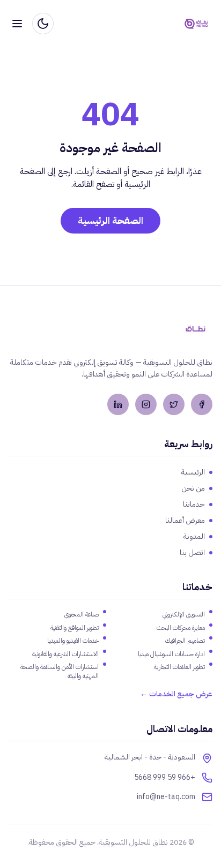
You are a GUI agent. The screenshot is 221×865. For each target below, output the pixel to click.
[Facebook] (201, 404)
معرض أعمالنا (185, 520)
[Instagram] (146, 404)
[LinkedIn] (118, 404)
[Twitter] (174, 404)
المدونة (194, 536)
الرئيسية (193, 472)
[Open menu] (17, 23)
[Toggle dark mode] (43, 23)
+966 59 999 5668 (164, 777)
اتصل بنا (192, 552)
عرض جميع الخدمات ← (176, 694)
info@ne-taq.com (166, 797)
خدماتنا (194, 504)
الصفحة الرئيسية (110, 220)
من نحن (193, 488)
